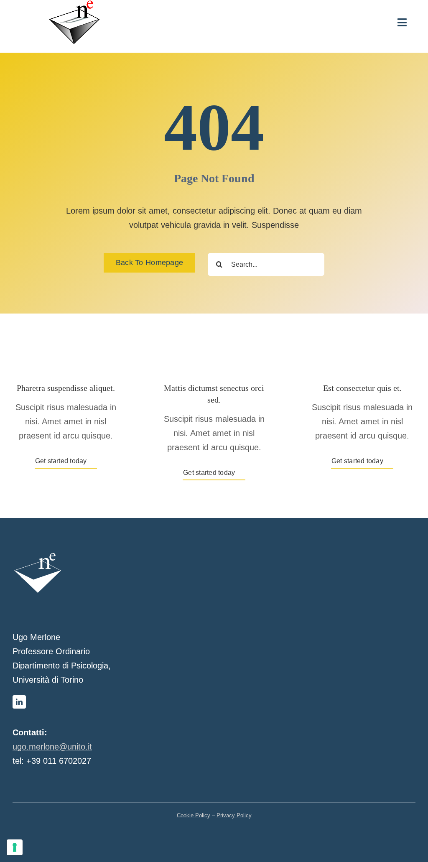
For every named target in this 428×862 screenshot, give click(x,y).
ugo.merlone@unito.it (52, 746)
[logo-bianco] (38, 555)
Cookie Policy (193, 815)
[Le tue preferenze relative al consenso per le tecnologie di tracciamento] (15, 847)
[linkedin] (19, 702)
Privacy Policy (234, 815)
